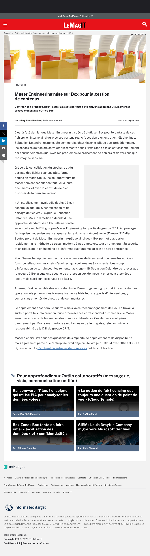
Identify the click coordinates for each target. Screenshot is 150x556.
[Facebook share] (3, 126)
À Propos (8, 478)
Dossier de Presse (112, 485)
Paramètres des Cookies (35, 543)
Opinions (36, 492)
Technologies (57, 485)
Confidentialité (12, 543)
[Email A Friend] (3, 156)
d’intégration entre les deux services (62, 348)
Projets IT (67, 492)
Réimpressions (120, 478)
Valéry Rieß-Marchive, (30, 120)
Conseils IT (24, 492)
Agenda (70, 485)
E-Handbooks (10, 492)
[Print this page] (3, 148)
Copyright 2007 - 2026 (16, 539)
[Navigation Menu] (5, 24)
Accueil (7, 33)
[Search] (144, 24)
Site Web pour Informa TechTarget (19, 485)
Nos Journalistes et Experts (89, 485)
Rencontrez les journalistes (62, 478)
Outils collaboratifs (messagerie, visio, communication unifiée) (44, 33)
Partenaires (43, 485)
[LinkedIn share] (3, 141)
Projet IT (20, 84)
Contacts (82, 478)
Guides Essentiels (51, 492)
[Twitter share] (3, 133)
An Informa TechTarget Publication (74, 16)
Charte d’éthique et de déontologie (31, 478)
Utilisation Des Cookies (99, 478)
